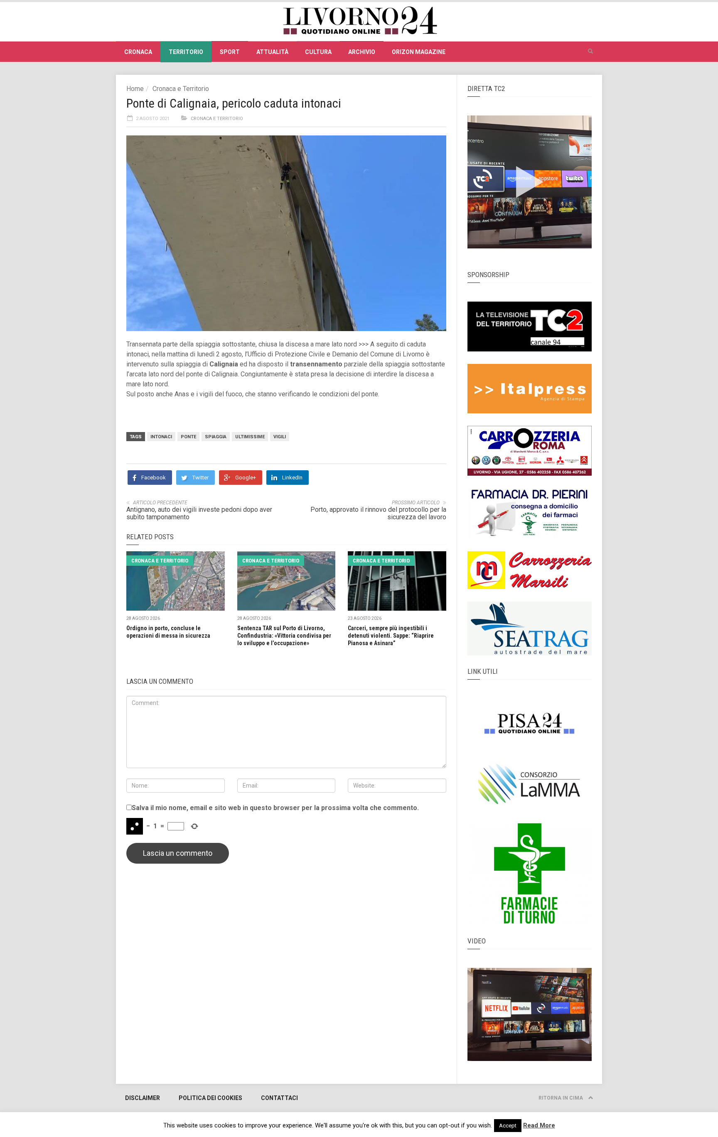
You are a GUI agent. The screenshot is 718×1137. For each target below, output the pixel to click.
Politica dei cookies (210, 1098)
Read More (539, 1125)
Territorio (186, 52)
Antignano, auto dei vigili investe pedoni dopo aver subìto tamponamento (199, 513)
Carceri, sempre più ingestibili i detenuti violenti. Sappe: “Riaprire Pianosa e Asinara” (391, 635)
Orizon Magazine (418, 52)
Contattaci (279, 1098)
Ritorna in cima (561, 1098)
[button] (590, 51)
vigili (279, 437)
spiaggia (215, 437)
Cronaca (138, 52)
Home (135, 89)
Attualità (272, 52)
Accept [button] (507, 1125)
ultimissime (250, 437)
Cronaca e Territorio (180, 89)
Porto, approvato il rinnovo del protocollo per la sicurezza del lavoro (378, 513)
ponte (188, 437)
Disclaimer (142, 1098)
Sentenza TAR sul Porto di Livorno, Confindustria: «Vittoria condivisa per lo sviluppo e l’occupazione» (284, 635)
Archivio (361, 52)
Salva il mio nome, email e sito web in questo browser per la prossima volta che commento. (275, 808)
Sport (230, 52)
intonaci (161, 437)
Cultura (318, 52)
